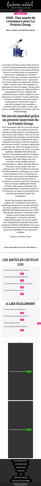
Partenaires (21, 467)
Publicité (21, 471)
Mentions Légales (20, 477)
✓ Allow (28, 371)
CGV (21, 474)
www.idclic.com (23, 485)
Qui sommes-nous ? (20, 461)
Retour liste (20, 14)
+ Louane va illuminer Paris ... (13, 323)
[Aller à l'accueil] (20, 4)
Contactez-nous (21, 464)
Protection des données (21, 481)
